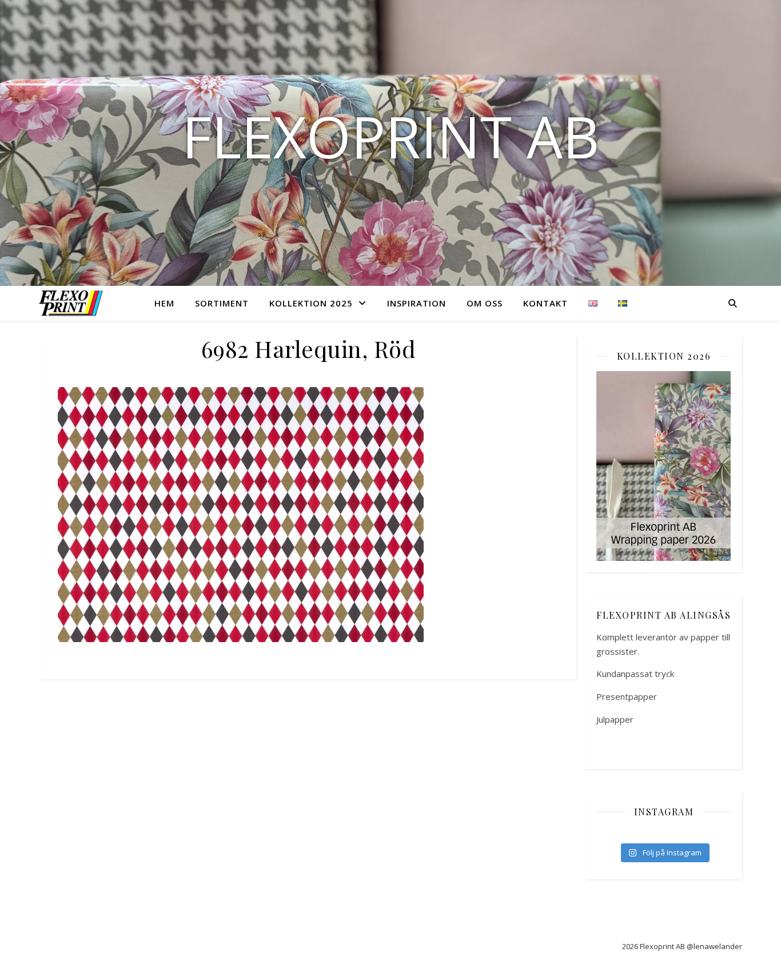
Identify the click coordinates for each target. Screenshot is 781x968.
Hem (164, 303)
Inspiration (416, 303)
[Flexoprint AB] (73, 303)
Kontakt (545, 303)
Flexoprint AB (390, 136)
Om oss (485, 303)
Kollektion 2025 (311, 303)
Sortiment (222, 303)
